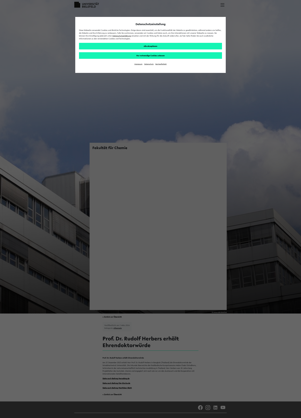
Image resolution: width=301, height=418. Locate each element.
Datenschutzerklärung (121, 36)
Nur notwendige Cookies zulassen (150, 55)
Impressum (138, 64)
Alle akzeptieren (150, 46)
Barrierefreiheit (161, 64)
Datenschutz (149, 64)
